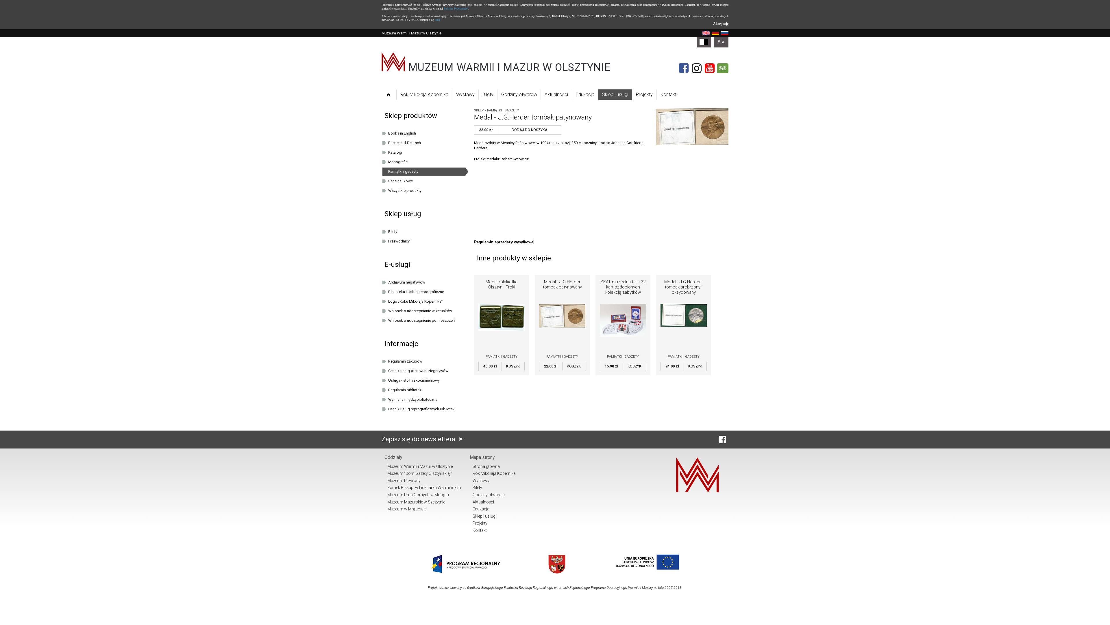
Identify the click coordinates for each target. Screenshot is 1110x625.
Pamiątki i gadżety (503, 110)
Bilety (487, 94)
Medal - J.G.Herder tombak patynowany (562, 284)
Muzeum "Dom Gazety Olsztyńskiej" (419, 473)
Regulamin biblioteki (405, 390)
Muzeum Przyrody (404, 480)
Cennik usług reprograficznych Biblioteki (422, 409)
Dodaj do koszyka (529, 130)
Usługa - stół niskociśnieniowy (414, 380)
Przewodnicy (399, 241)
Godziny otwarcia (519, 94)
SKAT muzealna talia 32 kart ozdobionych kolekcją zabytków (622, 287)
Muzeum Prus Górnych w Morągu (418, 494)
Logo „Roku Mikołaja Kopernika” (415, 301)
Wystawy (465, 94)
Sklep (479, 110)
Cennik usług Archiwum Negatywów (418, 371)
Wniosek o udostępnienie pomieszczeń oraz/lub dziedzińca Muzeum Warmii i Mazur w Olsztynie (425, 321)
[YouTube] (709, 68)
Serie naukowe (400, 181)
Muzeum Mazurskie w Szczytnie (416, 502)
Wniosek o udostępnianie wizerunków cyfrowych (420, 312)
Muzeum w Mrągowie (406, 509)
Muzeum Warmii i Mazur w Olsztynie (420, 466)
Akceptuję (720, 24)
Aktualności (556, 94)
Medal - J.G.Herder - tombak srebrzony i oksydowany (683, 287)
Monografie (398, 162)
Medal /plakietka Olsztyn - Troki (501, 284)
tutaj (437, 19)
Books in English (402, 133)
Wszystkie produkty (404, 190)
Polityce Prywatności (456, 8)
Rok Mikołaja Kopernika (424, 94)
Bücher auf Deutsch (404, 143)
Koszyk (513, 366)
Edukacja (585, 94)
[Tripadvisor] (722, 68)
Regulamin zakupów (405, 361)
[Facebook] (683, 68)
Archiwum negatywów (406, 282)
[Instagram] (696, 68)
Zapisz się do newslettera (419, 439)
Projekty (644, 94)
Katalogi (395, 152)
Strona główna (486, 466)
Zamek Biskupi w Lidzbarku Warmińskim (424, 487)
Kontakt (668, 94)
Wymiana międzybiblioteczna (412, 399)
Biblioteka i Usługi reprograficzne (416, 292)
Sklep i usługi (615, 94)
